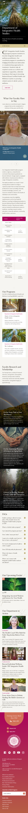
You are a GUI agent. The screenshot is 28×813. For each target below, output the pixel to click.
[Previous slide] (11, 164)
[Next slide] (16, 164)
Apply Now (12, 731)
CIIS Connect (5, 806)
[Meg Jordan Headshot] (14, 622)
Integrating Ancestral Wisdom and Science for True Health (12, 596)
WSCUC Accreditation (7, 774)
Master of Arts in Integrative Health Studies (12, 317)
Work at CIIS (5, 804)
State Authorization (7, 778)
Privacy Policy (5, 784)
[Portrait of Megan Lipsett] (14, 653)
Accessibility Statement (8, 776)
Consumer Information (8, 786)
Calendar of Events (7, 802)
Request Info (13, 728)
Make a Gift (16, 721)
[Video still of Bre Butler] (14, 685)
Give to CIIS (5, 808)
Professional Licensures (8, 780)
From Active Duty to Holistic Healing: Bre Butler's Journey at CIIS (13, 697)
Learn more (7, 87)
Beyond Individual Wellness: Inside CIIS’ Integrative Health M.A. (12, 666)
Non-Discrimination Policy (9, 782)
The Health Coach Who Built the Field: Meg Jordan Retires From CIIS (13, 634)
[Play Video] (25, 156)
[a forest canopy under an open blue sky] (14, 335)
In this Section (6, 46)
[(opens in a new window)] (5, 752)
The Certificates (9, 346)
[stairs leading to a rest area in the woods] (14, 305)
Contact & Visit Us (7, 800)
